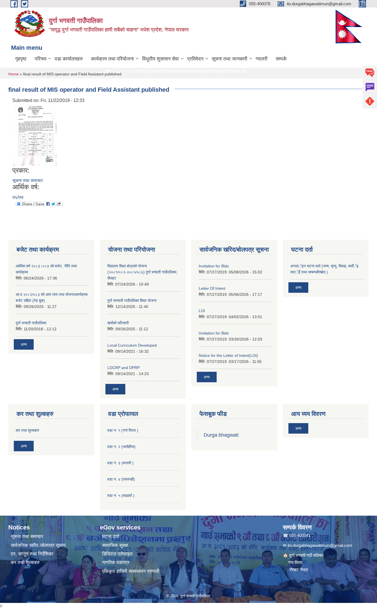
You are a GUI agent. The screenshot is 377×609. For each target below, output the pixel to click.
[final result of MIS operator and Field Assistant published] (35, 135)
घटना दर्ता (110, 536)
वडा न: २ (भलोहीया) (121, 446)
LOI (202, 311)
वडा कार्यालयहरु (69, 59)
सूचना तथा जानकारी (229, 59)
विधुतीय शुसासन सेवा (160, 59)
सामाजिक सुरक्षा (115, 545)
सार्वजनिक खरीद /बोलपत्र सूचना (38, 545)
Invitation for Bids (214, 266)
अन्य (24, 344)
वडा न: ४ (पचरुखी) (121, 479)
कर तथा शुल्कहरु (27, 430)
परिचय (40, 59)
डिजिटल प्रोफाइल (117, 554)
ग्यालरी (261, 59)
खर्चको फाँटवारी (118, 323)
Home (13, 74)
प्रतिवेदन (195, 59)
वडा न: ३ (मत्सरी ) (120, 463)
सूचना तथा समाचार (27, 180)
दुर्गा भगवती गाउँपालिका (31, 323)
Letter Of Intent (212, 288)
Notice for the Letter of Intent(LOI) (228, 355)
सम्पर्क (281, 59)
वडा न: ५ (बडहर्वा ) (120, 495)
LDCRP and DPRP (123, 367)
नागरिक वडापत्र (115, 562)
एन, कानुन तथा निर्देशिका (32, 554)
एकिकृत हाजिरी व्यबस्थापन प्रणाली (130, 571)
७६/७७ (17, 197)
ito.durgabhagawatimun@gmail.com (320, 545)
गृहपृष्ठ (20, 59)
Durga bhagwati (222, 435)
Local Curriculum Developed (132, 345)
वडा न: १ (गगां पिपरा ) (122, 430)
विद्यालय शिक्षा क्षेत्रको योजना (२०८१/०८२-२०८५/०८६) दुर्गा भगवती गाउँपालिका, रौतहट (142, 272)
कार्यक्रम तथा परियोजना (112, 59)
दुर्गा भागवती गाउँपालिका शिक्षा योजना (131, 300)
